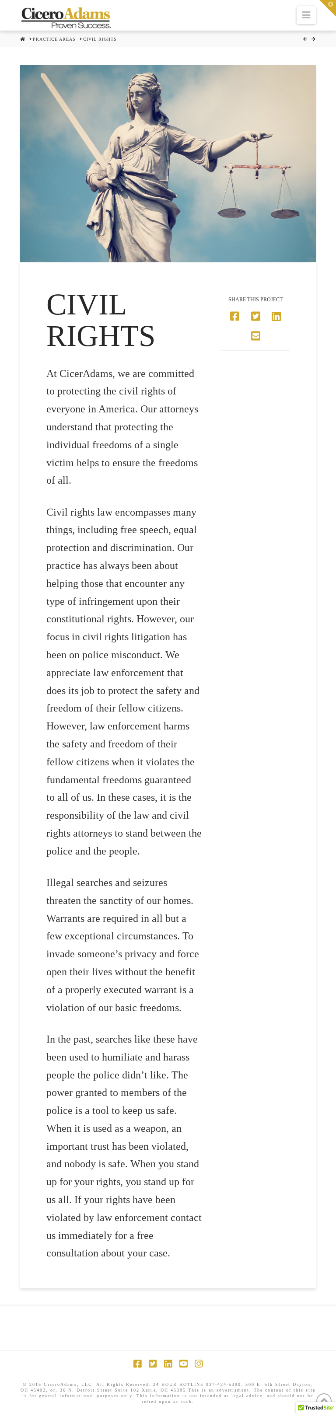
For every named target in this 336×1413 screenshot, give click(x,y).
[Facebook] (137, 1363)
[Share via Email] (256, 336)
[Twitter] (153, 1363)
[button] (306, 15)
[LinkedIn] (168, 1363)
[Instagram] (199, 1363)
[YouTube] (183, 1363)
